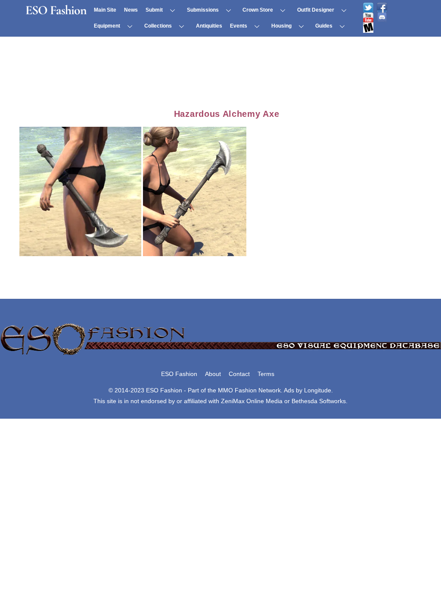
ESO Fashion (179, 373)
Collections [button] (158, 25)
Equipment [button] (107, 25)
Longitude (317, 390)
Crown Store (257, 10)
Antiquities (209, 25)
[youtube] (368, 17)
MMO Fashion (237, 390)
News (131, 10)
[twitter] (368, 7)
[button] (80, 191)
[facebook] (382, 7)
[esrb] (368, 27)
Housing (281, 25)
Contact (239, 373)
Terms (266, 373)
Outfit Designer (315, 10)
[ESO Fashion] (220, 355)
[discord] (382, 17)
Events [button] (238, 25)
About (213, 373)
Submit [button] (154, 10)
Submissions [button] (203, 10)
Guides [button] (323, 25)
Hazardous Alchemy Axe (226, 114)
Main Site (105, 10)
